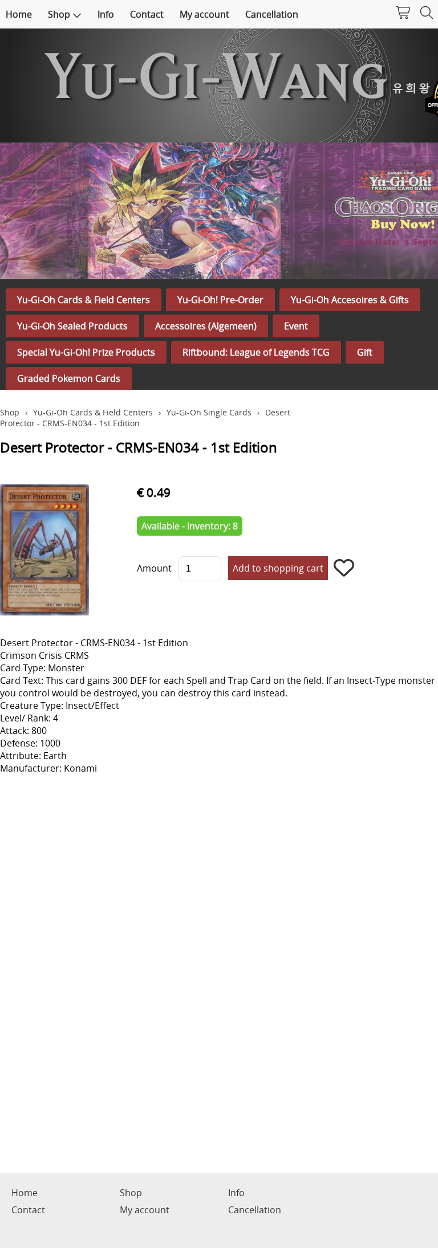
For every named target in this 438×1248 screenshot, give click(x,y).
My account (204, 14)
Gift (364, 352)
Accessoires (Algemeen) (206, 326)
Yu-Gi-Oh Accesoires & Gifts (350, 299)
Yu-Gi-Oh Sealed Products (72, 326)
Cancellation (271, 14)
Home (19, 14)
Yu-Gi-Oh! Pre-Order (220, 299)
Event (296, 326)
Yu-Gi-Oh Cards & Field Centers (83, 299)
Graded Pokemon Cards (68, 378)
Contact (147, 14)
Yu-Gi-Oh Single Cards (209, 412)
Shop (59, 14)
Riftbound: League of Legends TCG (256, 352)
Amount (154, 568)
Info (106, 14)
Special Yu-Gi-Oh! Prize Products (86, 352)
